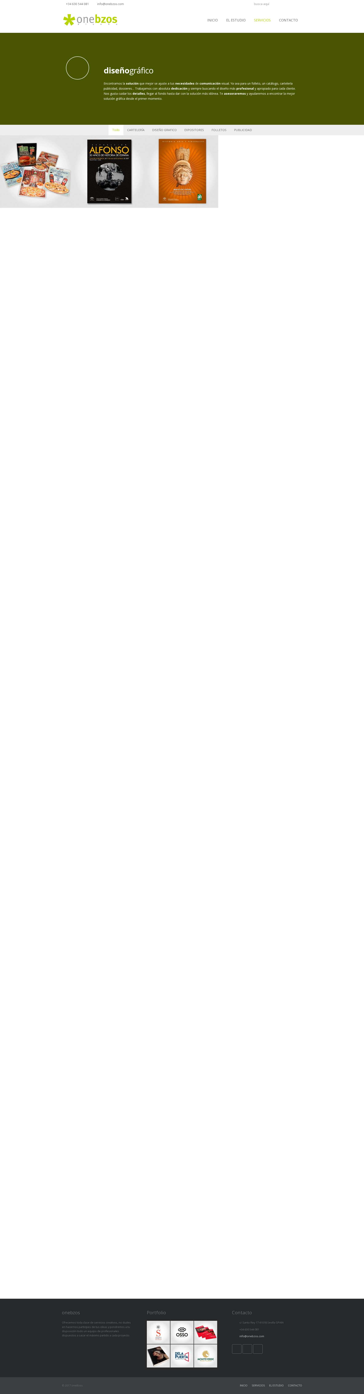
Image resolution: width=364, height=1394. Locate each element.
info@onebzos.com (110, 4)
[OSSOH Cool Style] (182, 1332)
